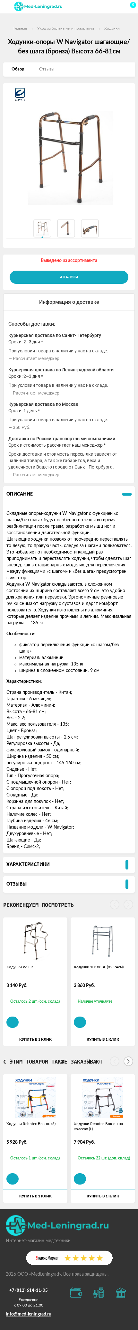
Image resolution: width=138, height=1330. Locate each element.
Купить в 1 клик (35, 1039)
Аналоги (69, 277)
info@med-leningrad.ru (28, 1314)
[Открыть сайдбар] (7, 6)
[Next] (128, 1061)
